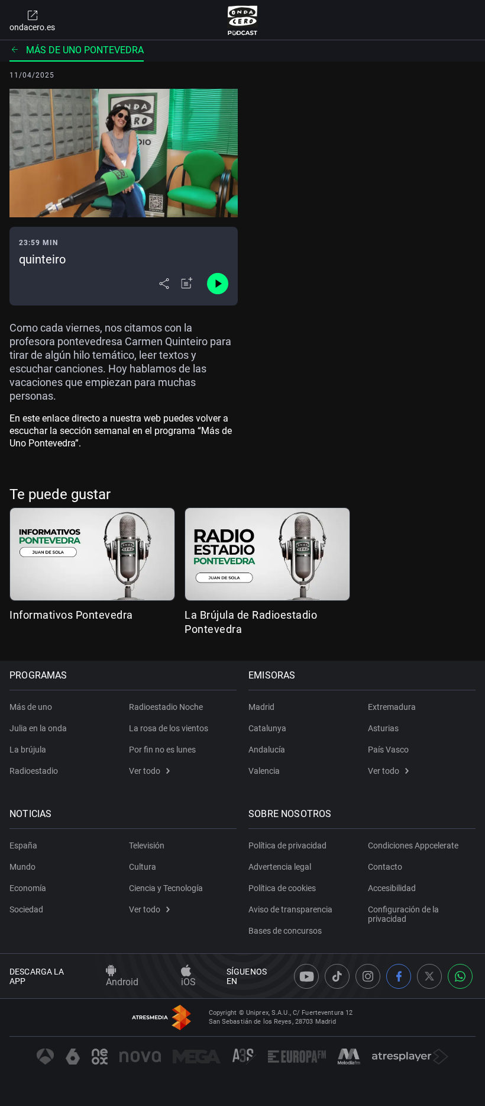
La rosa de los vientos (168, 728)
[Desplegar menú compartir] (164, 283)
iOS (188, 982)
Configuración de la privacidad (403, 914)
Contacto (385, 867)
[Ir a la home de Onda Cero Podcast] (243, 20)
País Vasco (388, 749)
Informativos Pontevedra (71, 615)
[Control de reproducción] (217, 283)
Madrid (261, 707)
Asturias (383, 728)
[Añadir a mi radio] (187, 283)
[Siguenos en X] (429, 976)
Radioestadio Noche (166, 707)
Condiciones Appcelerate (413, 845)
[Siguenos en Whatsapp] (460, 976)
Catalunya (267, 728)
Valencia (264, 771)
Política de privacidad (287, 845)
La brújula (27, 749)
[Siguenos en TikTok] (337, 976)
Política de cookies (282, 888)
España (23, 845)
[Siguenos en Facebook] (398, 976)
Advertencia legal (279, 867)
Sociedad (26, 909)
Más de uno (30, 707)
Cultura (142, 867)
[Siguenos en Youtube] (306, 976)
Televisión (146, 845)
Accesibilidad (392, 888)
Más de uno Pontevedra (85, 50)
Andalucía (266, 749)
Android (122, 982)
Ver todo (144, 771)
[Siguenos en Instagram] (367, 976)
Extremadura (392, 707)
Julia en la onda (38, 728)
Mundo (22, 867)
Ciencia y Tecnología (166, 888)
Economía (27, 888)
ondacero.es (32, 27)
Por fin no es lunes (162, 749)
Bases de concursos (285, 930)
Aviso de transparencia (290, 909)
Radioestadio (33, 771)
